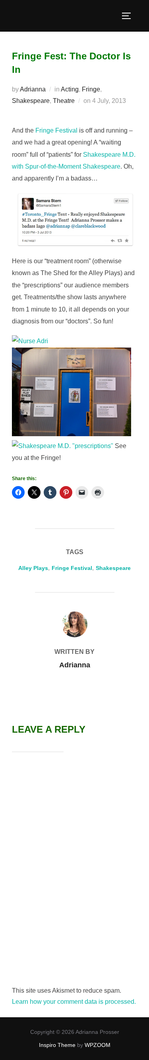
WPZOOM (97, 1045)
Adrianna (33, 89)
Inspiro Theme (57, 1045)
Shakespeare (31, 100)
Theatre (64, 100)
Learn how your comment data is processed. (74, 1001)
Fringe (91, 89)
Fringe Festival (56, 130)
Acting (70, 89)
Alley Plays (33, 568)
